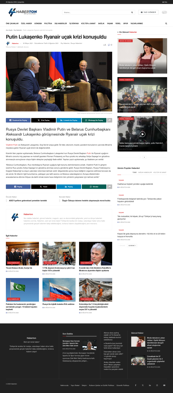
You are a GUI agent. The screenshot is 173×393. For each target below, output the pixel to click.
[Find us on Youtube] (164, 385)
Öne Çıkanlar (12, 23)
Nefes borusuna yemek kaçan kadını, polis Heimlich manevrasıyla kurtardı (141, 144)
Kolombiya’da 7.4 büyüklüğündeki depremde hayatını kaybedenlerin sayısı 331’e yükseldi (93, 307)
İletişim (84, 385)
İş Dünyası (74, 23)
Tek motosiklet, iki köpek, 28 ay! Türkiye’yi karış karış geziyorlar (139, 217)
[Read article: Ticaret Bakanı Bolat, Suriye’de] (22, 253)
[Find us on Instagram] (157, 385)
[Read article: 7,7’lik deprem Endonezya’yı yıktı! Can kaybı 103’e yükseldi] (59, 253)
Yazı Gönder (149, 12)
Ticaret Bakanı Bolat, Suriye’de (19, 268)
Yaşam (110, 23)
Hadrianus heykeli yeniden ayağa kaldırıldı (135, 184)
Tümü (135, 172)
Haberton (15, 43)
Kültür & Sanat (88, 23)
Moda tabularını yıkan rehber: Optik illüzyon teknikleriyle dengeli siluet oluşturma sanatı (137, 66)
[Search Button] (132, 12)
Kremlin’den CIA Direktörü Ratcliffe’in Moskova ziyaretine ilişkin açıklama (95, 269)
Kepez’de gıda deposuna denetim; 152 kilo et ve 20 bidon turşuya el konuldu (141, 235)
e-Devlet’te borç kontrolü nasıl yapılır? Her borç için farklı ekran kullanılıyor (113, 345)
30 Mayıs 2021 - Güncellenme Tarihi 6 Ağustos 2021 (41, 43)
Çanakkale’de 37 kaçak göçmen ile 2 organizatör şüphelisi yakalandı (139, 105)
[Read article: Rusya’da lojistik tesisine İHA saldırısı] (59, 290)
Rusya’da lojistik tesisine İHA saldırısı (58, 304)
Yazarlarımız (137, 23)
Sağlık (101, 23)
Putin (89, 153)
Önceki (122, 245)
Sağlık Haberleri (145, 172)
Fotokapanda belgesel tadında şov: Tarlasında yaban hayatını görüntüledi (139, 200)
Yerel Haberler (126, 80)
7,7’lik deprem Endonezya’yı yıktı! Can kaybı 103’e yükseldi (58, 269)
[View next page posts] (144, 157)
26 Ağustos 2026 (13, 271)
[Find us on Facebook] (135, 385)
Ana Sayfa (9, 30)
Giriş (165, 2)
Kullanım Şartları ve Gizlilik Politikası (101, 385)
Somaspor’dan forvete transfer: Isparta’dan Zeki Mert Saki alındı (71, 343)
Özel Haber (26, 23)
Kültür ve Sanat (159, 172)
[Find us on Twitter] (143, 385)
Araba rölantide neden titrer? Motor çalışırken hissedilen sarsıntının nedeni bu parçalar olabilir (113, 365)
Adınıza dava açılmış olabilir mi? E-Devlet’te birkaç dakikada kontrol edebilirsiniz (112, 336)
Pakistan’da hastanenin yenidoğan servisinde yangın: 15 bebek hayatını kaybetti (21, 307)
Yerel (118, 23)
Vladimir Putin (12, 144)
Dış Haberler (61, 23)
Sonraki (132, 245)
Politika (48, 23)
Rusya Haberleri (76, 43)
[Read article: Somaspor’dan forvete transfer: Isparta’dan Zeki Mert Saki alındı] (89, 345)
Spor (125, 23)
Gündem (38, 23)
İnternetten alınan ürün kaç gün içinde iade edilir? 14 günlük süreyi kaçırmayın (113, 355)
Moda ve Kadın (125, 41)
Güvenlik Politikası (123, 385)
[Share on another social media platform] (109, 120)
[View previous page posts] (140, 157)
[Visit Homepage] (23, 12)
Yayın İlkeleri (75, 385)
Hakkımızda (64, 385)
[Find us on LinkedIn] (150, 385)
